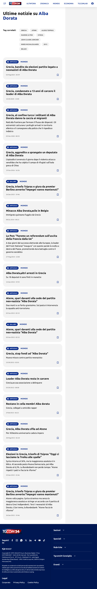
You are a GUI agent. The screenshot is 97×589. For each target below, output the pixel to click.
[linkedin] (30, 540)
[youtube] (39, 540)
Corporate (6, 582)
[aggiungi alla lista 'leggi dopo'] (57, 74)
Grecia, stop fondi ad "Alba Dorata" (27, 353)
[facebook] (12, 540)
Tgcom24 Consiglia (63, 556)
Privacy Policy (19, 582)
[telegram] (35, 540)
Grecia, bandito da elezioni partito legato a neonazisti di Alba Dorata (32, 68)
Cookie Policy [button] (33, 582)
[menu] (4, 3)
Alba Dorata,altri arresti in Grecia (26, 273)
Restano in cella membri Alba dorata (28, 403)
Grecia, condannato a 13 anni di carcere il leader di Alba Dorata (30, 92)
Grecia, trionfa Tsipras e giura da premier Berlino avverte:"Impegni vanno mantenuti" (32, 188)
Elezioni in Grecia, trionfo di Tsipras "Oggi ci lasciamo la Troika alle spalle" (32, 456)
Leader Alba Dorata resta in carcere (27, 378)
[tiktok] (44, 540)
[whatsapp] (21, 540)
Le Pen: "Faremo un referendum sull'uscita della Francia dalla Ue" (31, 237)
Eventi (57, 564)
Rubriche (58, 547)
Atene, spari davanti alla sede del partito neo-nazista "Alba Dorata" (30, 300)
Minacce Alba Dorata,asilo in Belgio (27, 210)
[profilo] (92, 3)
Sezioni (57, 530)
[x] (26, 540)
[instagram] (17, 540)
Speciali (57, 539)
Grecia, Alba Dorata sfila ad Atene (26, 428)
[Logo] (15, 3)
